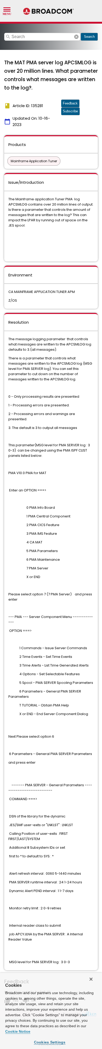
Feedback (70, 103)
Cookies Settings (50, 1042)
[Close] (91, 979)
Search (89, 37)
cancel (76, 36)
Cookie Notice (17, 1031)
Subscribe (70, 111)
